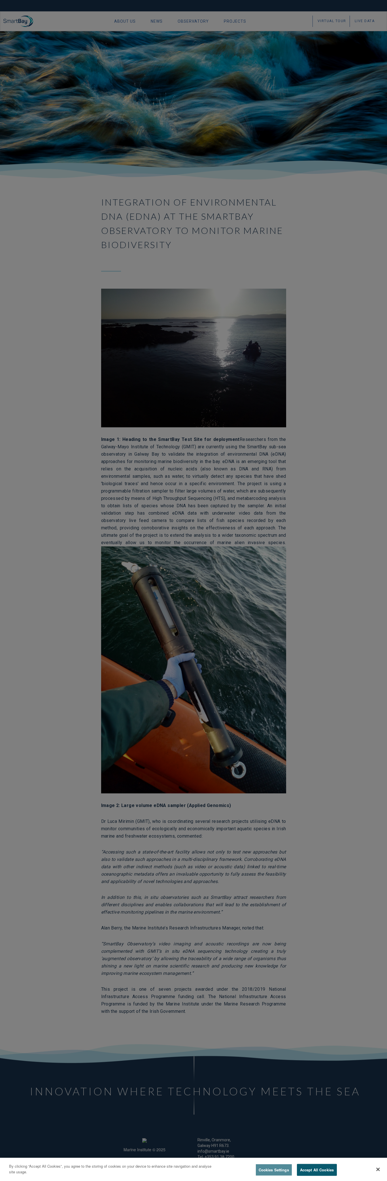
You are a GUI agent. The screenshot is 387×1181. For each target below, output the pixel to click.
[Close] (378, 1169)
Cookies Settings (274, 1169)
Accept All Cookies (317, 1169)
